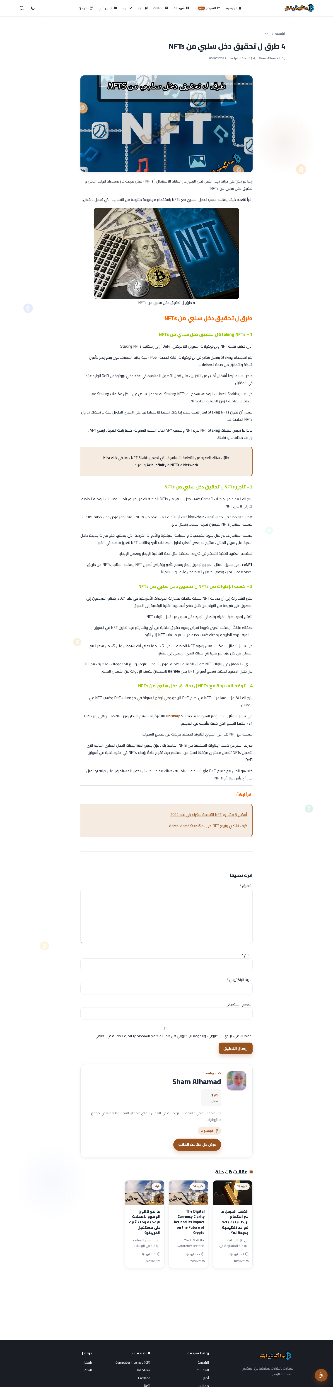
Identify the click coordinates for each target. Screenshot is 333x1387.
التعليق (246, 885)
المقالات (203, 1370)
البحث (88, 1370)
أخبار (206, 1378)
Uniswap (173, 716)
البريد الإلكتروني (240, 979)
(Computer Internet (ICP (133, 1362)
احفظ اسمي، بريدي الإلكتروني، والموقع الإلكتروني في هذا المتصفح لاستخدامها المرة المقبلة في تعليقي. (173, 1035)
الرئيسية (280, 33)
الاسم (247, 955)
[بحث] (22, 8)
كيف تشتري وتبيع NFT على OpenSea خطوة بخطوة (208, 825)
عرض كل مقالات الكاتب (197, 1144)
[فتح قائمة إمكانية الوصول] (321, 1375)
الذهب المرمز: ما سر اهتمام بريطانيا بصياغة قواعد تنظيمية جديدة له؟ (234, 1222)
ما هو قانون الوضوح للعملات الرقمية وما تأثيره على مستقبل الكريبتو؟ (144, 1222)
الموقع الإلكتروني (239, 1004)
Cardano (144, 1378)
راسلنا (88, 1362)
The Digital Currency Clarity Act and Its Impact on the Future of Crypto (189, 1222)
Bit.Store (143, 1370)
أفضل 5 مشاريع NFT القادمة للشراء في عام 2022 (208, 814)
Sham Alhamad (269, 58)
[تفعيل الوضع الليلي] (32, 8)
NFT (267, 33)
